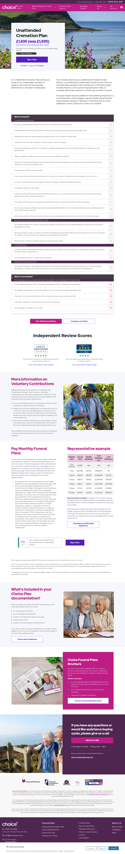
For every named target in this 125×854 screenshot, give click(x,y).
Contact (82, 835)
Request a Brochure (87, 829)
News (114, 833)
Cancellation (84, 838)
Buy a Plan (32, 59)
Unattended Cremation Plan (53, 827)
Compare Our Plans (49, 836)
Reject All (102, 848)
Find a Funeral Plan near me (82, 757)
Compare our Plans (79, 321)
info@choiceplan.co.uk (14, 835)
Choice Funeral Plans (19, 791)
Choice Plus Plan (48, 833)
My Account (113, 7)
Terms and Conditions (27, 639)
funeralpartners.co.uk (62, 805)
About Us (99, 7)
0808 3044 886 (115, 2)
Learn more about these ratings (41, 365)
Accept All (114, 848)
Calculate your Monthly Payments (83, 524)
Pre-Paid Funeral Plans (46, 321)
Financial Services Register (98, 794)
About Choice (117, 827)
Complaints (116, 830)
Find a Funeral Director (64, 7)
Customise (91, 848)
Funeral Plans (20, 7)
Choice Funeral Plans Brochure (88, 701)
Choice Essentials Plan (50, 830)
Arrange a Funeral (84, 7)
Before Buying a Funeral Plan (41, 7)
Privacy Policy (69, 851)
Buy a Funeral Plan (86, 826)
